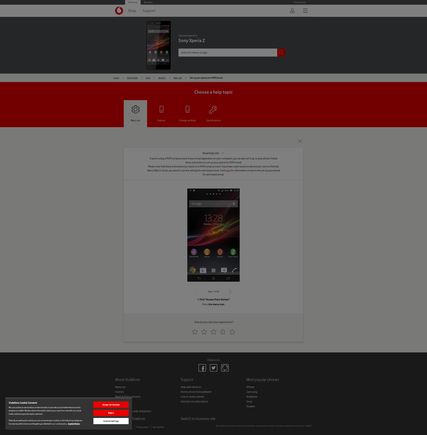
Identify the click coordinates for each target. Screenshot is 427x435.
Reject (111, 413)
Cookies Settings (111, 421)
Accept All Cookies (111, 404)
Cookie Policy (74, 423)
